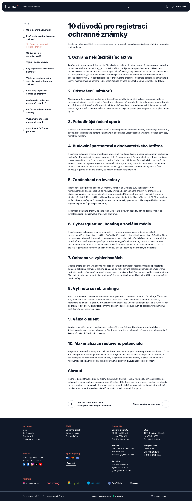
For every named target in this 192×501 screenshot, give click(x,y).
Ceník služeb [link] (28, 433)
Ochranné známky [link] (73, 430)
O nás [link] (25, 430)
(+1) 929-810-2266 (152, 439)
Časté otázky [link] (28, 436)
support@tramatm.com (33, 457)
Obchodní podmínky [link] (31, 439)
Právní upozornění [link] (30, 496)
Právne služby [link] (72, 436)
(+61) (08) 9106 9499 (121, 471)
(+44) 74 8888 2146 (121, 439)
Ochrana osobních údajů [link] (53, 496)
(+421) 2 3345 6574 (152, 455)
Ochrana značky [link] (73, 433)
